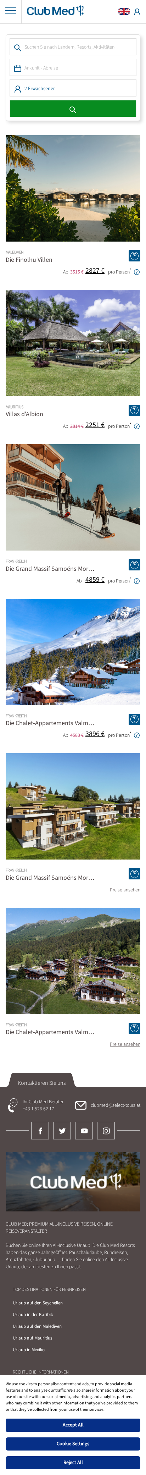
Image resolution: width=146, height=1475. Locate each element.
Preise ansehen (125, 890)
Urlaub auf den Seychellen (38, 1303)
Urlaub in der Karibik (33, 1314)
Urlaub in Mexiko (29, 1350)
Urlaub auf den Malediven (37, 1326)
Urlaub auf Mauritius (32, 1338)
